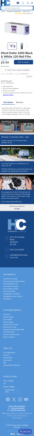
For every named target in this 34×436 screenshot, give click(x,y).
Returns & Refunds (9, 337)
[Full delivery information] (17, 153)
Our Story (6, 355)
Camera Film (26, 11)
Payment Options (8, 317)
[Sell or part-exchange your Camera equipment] (17, 182)
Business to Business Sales (11, 334)
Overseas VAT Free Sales (10, 324)
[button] (28, 3)
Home (3, 11)
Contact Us (6, 314)
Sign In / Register (8, 381)
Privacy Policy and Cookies (17, 406)
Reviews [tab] (19, 102)
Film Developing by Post (10, 284)
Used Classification (9, 332)
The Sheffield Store (9, 352)
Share (30, 76)
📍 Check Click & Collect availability (17, 70)
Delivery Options (8, 322)
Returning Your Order (9, 327)
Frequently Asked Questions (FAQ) (13, 329)
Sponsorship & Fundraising (11, 365)
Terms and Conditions (18, 408)
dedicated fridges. (8, 95)
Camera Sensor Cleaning (10, 286)
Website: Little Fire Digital (15, 431)
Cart (4, 383)
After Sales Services (9, 291)
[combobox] (17, 8)
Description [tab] (8, 102)
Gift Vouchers (7, 299)
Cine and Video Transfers (10, 289)
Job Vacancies (7, 360)
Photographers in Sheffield (11, 294)
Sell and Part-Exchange (10, 279)
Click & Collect (7, 319)
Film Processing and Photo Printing (13, 281)
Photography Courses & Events (12, 296)
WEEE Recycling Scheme (17, 410)
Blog (4, 362)
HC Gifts (17, 208)
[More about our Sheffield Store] (17, 126)
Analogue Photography (14, 11)
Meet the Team (7, 357)
